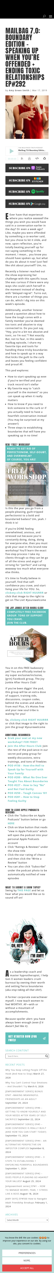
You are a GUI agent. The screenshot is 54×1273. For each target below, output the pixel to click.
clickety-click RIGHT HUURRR (24, 592)
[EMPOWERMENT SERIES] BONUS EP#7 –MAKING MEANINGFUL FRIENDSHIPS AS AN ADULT (24, 1095)
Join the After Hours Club (24, 746)
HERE (11, 823)
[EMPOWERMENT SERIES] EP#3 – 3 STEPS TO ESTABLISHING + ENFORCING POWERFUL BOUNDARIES (26, 1161)
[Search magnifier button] (47, 1056)
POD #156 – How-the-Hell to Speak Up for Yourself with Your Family (26, 769)
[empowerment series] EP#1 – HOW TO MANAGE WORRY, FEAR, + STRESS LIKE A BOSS (26, 1190)
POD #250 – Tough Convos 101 (27, 793)
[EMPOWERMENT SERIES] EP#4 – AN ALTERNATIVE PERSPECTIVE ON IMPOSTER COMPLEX (25, 1144)
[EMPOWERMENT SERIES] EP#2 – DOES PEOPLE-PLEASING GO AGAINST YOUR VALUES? (26, 1177)
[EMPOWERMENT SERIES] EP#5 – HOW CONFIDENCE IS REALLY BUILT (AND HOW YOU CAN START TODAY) (25, 1128)
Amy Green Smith (19, 90)
